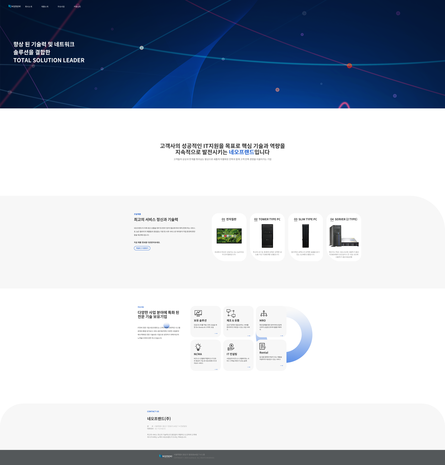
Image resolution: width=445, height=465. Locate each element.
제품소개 (44, 6)
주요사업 (61, 6)
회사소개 (28, 6)
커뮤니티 (77, 6)
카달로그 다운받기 (142, 248)
